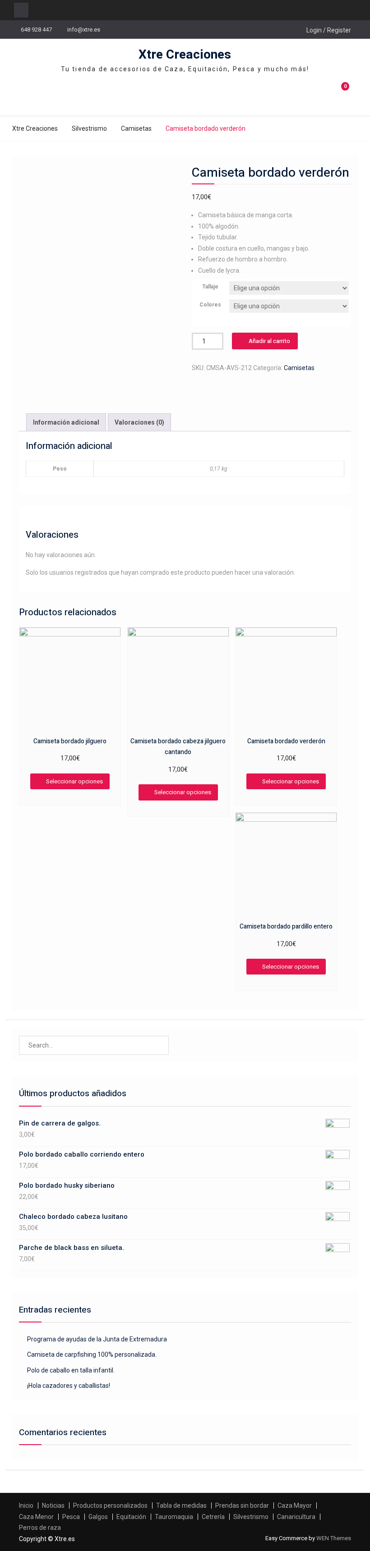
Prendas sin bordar (242, 1505)
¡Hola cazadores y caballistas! (68, 1385)
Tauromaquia (174, 1517)
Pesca (71, 1517)
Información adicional (66, 422)
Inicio (26, 1505)
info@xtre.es (83, 29)
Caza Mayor (295, 1505)
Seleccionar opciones (74, 781)
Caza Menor (36, 1517)
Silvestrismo (89, 128)
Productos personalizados (110, 1505)
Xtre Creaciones (185, 55)
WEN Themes (333, 1538)
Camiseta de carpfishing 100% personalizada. (92, 1354)
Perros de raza (40, 1527)
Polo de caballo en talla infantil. (71, 1370)
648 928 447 (36, 29)
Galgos (98, 1517)
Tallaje (210, 287)
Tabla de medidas (181, 1505)
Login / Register (328, 30)
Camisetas (136, 128)
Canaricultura (296, 1517)
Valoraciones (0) (139, 422)
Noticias (53, 1505)
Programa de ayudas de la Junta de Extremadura (97, 1339)
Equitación (131, 1517)
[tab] (66, 422)
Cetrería (213, 1517)
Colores (210, 305)
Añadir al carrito (269, 341)
